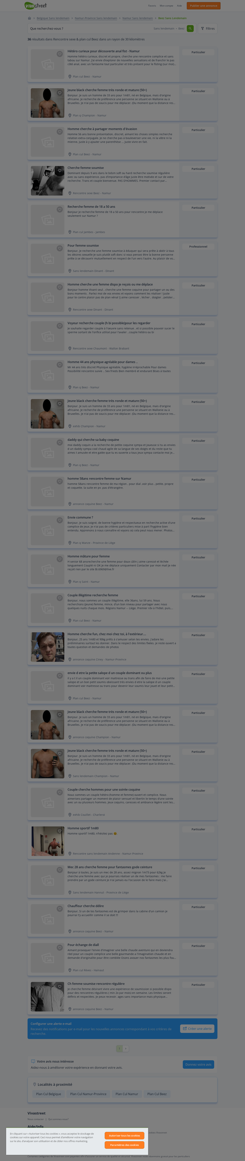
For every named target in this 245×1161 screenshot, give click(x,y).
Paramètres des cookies (124, 1145)
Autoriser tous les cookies (124, 1135)
